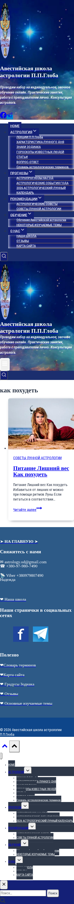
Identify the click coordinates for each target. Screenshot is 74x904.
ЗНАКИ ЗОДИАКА (28, 147)
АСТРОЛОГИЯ (16, 772)
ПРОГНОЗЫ (14, 807)
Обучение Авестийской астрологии (41, 220)
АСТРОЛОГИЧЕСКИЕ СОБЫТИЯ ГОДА (42, 183)
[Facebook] (3, 117)
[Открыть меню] (5, 364)
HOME (15, 126)
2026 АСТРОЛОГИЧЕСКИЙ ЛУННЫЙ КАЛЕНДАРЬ (41, 190)
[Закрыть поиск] (4, 884)
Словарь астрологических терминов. (42, 167)
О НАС (11, 861)
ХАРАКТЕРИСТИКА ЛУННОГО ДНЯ (40, 142)
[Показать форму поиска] (4, 256)
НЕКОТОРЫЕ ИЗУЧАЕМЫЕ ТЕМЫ (39, 225)
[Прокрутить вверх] (4, 747)
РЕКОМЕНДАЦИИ (18, 828)
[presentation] (41, 424)
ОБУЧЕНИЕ (14, 844)
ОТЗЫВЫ (22, 241)
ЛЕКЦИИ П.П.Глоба (29, 137)
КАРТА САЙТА (26, 246)
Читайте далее (27, 509)
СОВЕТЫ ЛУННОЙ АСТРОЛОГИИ (38, 209)
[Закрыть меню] (1, 756)
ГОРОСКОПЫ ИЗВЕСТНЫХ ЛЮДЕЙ (40, 152)
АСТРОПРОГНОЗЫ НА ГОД (34, 178)
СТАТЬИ (22, 157)
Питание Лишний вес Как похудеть (41, 471)
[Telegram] (10, 117)
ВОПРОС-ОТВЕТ (27, 162)
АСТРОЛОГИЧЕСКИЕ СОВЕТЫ (37, 204)
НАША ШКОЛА (26, 236)
